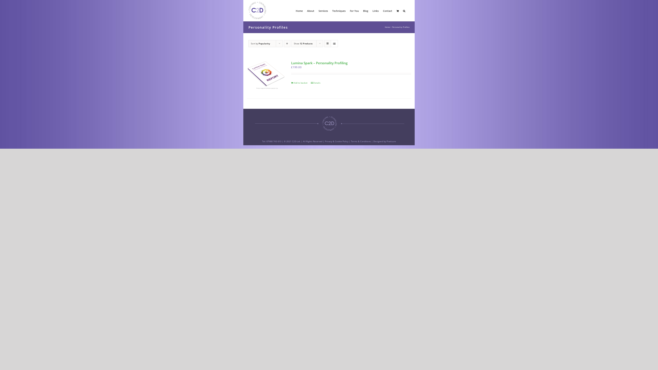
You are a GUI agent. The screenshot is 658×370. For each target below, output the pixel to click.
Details (316, 82)
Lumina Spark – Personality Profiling (319, 63)
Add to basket (300, 82)
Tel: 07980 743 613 (272, 141)
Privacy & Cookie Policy (336, 141)
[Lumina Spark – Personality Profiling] (266, 75)
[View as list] (334, 43)
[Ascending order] (287, 43)
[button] (404, 10)
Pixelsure (391, 141)
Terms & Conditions (361, 141)
